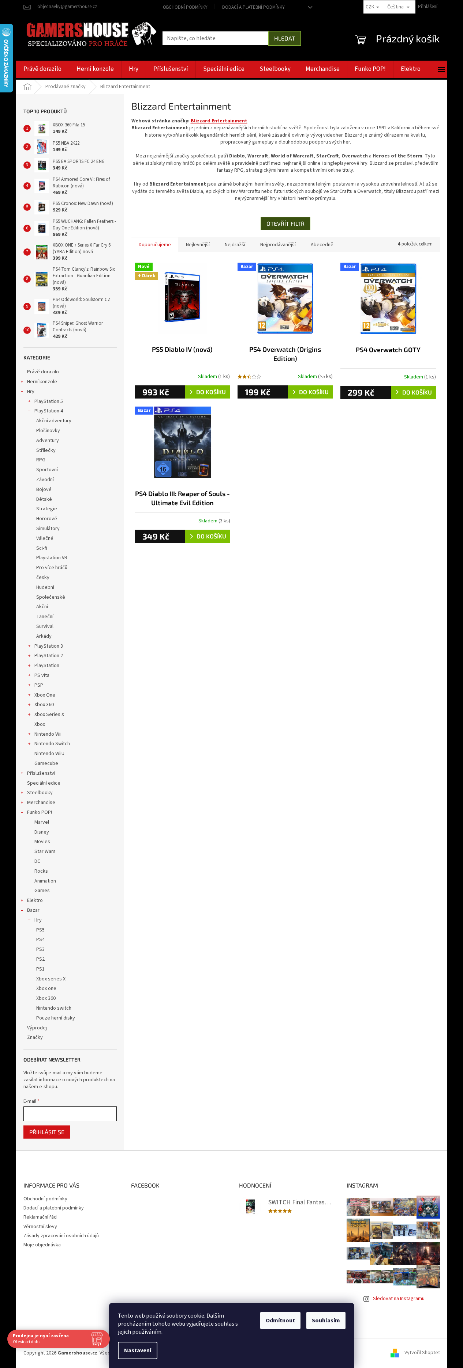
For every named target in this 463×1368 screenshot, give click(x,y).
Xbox (39, 724)
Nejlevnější (198, 244)
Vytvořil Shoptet (422, 1353)
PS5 (40, 930)
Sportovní (47, 469)
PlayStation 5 (48, 401)
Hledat (284, 38)
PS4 (40, 939)
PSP (38, 685)
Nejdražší (235, 244)
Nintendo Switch (52, 743)
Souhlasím (326, 1320)
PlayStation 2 (48, 655)
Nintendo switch (53, 1008)
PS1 (40, 969)
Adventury (47, 440)
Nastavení (137, 1350)
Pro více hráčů (51, 567)
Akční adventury (53, 420)
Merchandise (41, 802)
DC (37, 861)
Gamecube (46, 763)
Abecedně (322, 244)
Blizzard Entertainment (219, 121)
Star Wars (45, 851)
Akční (42, 606)
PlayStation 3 (48, 646)
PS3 (40, 949)
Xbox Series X (49, 714)
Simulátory (48, 528)
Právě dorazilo (43, 372)
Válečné (44, 538)
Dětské (44, 499)
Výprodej (37, 1028)
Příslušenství (41, 773)
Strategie (46, 508)
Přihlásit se (46, 1131)
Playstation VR (51, 557)
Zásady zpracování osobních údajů (61, 1235)
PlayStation (46, 665)
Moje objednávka (42, 1245)
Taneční (44, 616)
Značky (35, 1037)
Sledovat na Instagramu (399, 1298)
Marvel (41, 822)
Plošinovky (48, 430)
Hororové (46, 518)
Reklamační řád (40, 1217)
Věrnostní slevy (40, 1226)
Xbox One (44, 695)
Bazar (33, 910)
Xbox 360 (44, 704)
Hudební (45, 587)
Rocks (41, 871)
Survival (44, 626)
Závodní (45, 479)
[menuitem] (42, 69)
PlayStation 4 (48, 411)
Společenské (50, 597)
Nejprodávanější (278, 244)
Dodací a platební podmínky (253, 7)
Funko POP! (39, 812)
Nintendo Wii (47, 734)
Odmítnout (280, 1320)
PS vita (41, 675)
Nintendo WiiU (49, 753)
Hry (30, 391)
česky (42, 577)
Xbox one (46, 988)
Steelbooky (40, 792)
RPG (40, 460)
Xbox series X (51, 979)
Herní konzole (42, 381)
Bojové (44, 489)
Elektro (35, 900)
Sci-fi (41, 548)
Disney (41, 832)
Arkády (44, 636)
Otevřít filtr (285, 223)
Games (42, 890)
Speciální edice (43, 783)
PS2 (40, 959)
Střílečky (46, 450)
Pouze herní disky (55, 1018)
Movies (42, 841)
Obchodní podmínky (185, 7)
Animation (45, 881)
